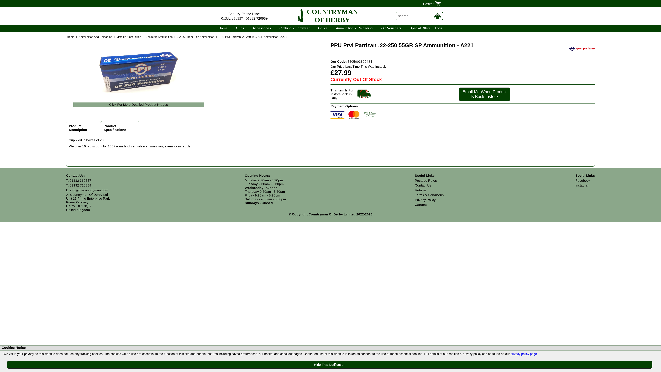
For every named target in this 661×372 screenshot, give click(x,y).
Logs (438, 28)
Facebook (582, 180)
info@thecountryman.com (89, 190)
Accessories (262, 28)
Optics (323, 28)
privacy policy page (524, 354)
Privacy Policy (425, 200)
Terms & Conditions (429, 195)
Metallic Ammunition (129, 36)
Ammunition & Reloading (354, 28)
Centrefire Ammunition (159, 36)
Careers (421, 204)
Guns (240, 28)
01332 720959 (257, 18)
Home (223, 28)
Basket (428, 4)
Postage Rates (426, 180)
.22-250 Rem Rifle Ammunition (195, 36)
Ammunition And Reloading (95, 36)
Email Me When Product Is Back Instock (485, 94)
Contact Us (423, 185)
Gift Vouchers (391, 28)
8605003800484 (360, 61)
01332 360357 (232, 18)
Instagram (582, 185)
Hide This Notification (329, 364)
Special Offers (420, 28)
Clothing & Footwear (294, 28)
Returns (421, 190)
